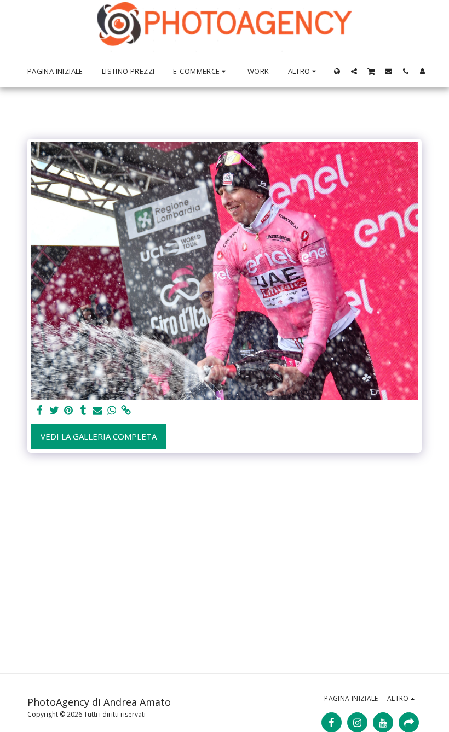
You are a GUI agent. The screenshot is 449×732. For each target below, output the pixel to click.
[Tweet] (54, 410)
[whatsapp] (112, 410)
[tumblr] (83, 410)
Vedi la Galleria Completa (99, 436)
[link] (126, 410)
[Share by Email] (98, 410)
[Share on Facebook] (40, 410)
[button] (354, 71)
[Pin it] (69, 410)
